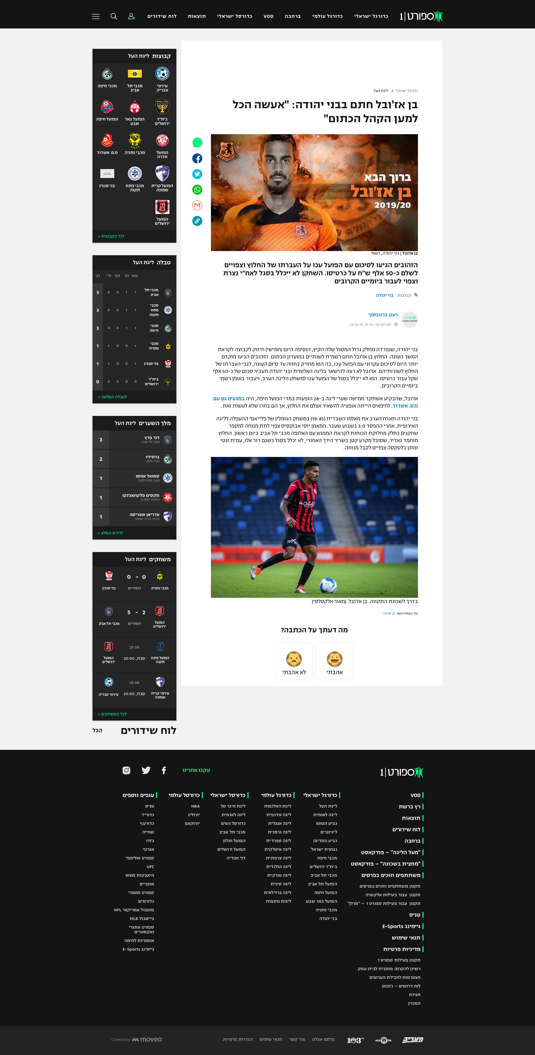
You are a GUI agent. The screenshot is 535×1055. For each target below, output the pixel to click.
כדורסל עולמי (184, 795)
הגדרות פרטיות (237, 1039)
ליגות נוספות (278, 901)
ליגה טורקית (279, 875)
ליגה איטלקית (277, 849)
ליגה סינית (281, 883)
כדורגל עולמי (327, 16)
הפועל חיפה (325, 892)
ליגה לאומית (325, 814)
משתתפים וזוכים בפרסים (390, 875)
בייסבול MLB (142, 918)
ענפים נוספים (138, 795)
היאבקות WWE (139, 875)
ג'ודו (150, 840)
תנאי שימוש (406, 938)
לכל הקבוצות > (111, 236)
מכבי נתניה (326, 909)
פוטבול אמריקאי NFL (134, 909)
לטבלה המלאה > (112, 397)
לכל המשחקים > (112, 714)
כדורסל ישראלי (234, 16)
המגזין (414, 1003)
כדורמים (146, 901)
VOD (269, 16)
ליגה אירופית (278, 814)
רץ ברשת (409, 807)
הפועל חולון (234, 840)
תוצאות (197, 16)
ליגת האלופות (277, 806)
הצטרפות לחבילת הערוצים (394, 977)
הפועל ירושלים (231, 849)
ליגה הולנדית (278, 866)
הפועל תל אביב (322, 883)
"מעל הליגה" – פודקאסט (390, 852)
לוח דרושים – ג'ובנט (401, 986)
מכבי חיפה (327, 858)
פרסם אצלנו (323, 1039)
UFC (150, 866)
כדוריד (148, 814)
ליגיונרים (328, 832)
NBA (195, 806)
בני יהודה (384, 295)
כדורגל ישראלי (371, 16)
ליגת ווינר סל (233, 806)
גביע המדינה (325, 840)
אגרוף (148, 849)
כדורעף (147, 823)
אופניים (147, 883)
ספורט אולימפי (140, 858)
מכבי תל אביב (324, 875)
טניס (414, 915)
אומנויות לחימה (139, 940)
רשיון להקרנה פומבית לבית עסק (389, 968)
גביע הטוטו (326, 823)
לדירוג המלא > (110, 533)
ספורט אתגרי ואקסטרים (141, 929)
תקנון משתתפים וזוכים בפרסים (389, 886)
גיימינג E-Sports (401, 926)
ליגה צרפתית (278, 858)
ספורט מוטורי (141, 892)
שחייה (148, 832)
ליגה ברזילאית (277, 892)
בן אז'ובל (389, 613)
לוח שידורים (161, 16)
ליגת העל (381, 91)
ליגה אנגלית (279, 823)
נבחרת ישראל (324, 849)
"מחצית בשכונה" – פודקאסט (385, 864)
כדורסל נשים (233, 823)
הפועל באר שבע (321, 901)
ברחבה (293, 16)
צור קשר (296, 1039)
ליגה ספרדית (278, 840)
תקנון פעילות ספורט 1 (399, 960)
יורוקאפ (192, 823)
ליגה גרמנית (279, 832)
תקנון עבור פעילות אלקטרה (393, 894)
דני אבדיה (236, 858)
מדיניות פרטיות (401, 949)
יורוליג (194, 814)
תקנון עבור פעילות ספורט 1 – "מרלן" (383, 903)
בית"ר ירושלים (323, 866)
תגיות (414, 994)
